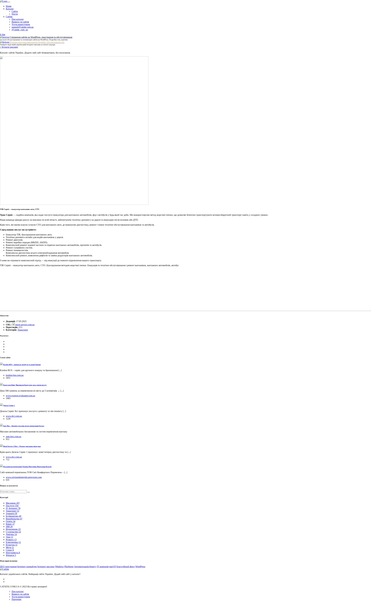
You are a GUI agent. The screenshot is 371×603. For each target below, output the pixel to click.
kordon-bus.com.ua (14, 375)
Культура (11, 545)
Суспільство (13, 532)
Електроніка (13, 542)
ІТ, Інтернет (13, 508)
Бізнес (10, 524)
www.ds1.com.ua (14, 416)
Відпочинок (13, 529)
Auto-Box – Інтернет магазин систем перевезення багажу (23, 426)
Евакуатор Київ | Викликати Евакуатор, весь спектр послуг (25, 385)
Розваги (11, 539)
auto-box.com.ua (13, 436)
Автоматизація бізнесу (85, 566)
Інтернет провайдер (27, 566)
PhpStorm (68, 566)
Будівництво (13, 516)
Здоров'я (11, 513)
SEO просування (8, 566)
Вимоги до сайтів (20, 22)
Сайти (15, 11)
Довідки (11, 534)
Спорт (10, 550)
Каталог (10, 9)
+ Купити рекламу (9, 47)
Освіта (10, 521)
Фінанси (11, 555)
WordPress (140, 566)
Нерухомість (13, 552)
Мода (10, 547)
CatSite (9, 16)
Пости (15, 14)
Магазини (13, 503)
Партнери (16, 599)
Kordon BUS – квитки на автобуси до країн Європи (22, 364)
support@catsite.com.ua (22, 27)
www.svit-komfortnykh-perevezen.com (24, 477)
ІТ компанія (103, 566)
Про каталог (18, 19)
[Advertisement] (87, 289)
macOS (112, 566)
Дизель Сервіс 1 (9, 405)
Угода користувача (21, 24)
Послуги (12, 505)
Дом (9, 537)
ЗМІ (9, 526)
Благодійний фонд (126, 566)
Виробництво (14, 518)
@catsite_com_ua (20, 29)
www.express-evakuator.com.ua (20, 395)
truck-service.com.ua (24, 324)
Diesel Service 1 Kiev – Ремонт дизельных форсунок (22, 446)
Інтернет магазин (45, 566)
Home (8, 6)
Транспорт (23, 330)
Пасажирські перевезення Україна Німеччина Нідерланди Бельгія (27, 466)
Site (3, 34)
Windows (59, 566)
